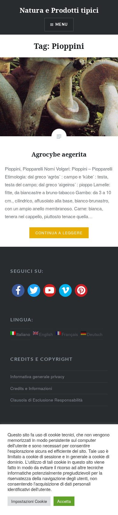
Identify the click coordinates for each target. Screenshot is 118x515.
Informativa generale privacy (37, 376)
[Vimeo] (65, 290)
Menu (61, 24)
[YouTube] (49, 290)
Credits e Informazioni (31, 388)
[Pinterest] (81, 290)
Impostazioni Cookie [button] (29, 501)
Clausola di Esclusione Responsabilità (46, 400)
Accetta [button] (64, 501)
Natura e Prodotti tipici (59, 10)
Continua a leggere (59, 232)
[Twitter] (34, 290)
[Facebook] (18, 290)
